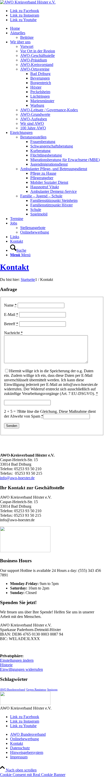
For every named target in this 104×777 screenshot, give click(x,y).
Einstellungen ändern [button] (17, 660)
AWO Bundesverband (12, 689)
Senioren (52, 689)
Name (10, 305)
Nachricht (13, 333)
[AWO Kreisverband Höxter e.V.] (28, 2)
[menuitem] (57, 28)
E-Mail (11, 314)
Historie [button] (6, 665)
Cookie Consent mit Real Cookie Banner (32, 774)
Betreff (11, 324)
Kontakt (14, 267)
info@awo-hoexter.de (17, 478)
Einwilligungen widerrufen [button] (21, 669)
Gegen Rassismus (36, 689)
